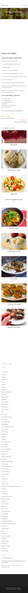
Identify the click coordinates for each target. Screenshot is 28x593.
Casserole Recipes (5, 402)
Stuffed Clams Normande (14, 304)
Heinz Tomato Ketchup (6, 449)
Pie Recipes (3, 488)
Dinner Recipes (7, 110)
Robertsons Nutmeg (5, 498)
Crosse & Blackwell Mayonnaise (7, 426)
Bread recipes (4, 394)
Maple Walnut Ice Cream (14, 170)
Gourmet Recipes (4, 444)
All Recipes (3, 387)
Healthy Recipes (4, 446)
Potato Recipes (4, 493)
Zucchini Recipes (4, 551)
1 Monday (3, 374)
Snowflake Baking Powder (6, 521)
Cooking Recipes (4, 424)
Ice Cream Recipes (5, 451)
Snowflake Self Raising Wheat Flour (8, 523)
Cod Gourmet (13, 279)
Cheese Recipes (4, 404)
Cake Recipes (4, 399)
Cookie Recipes (4, 419)
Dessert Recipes (4, 429)
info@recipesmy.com (8, 558)
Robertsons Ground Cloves (6, 496)
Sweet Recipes (4, 538)
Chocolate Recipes (5, 409)
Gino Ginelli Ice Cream (5, 441)
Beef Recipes (3, 389)
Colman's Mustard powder (6, 416)
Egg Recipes (3, 436)
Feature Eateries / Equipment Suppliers (14, 589)
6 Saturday (3, 384)
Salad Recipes (12, 110)
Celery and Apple (18, 15)
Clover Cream (4, 414)
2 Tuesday (3, 377)
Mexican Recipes (4, 469)
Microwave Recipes (5, 471)
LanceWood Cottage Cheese (7, 461)
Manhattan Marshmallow (6, 466)
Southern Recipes (4, 528)
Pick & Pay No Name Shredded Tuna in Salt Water (11, 486)
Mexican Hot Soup (14, 228)
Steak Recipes (4, 533)
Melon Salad (14, 194)
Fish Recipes (3, 439)
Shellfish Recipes (4, 516)
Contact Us (19, 587)
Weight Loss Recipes (5, 546)
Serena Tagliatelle (4, 513)
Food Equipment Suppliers (11, 587)
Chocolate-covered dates (14, 327)
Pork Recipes (4, 491)
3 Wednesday (4, 379)
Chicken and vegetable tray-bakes (14, 199)
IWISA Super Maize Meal (6, 456)
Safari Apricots (4, 501)
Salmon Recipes (4, 508)
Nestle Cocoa (4, 481)
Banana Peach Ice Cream (14, 251)
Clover (2, 411)
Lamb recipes (4, 459)
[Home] (6, 15)
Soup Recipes (4, 526)
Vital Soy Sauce (4, 543)
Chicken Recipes (4, 407)
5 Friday (3, 382)
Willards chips (4, 548)
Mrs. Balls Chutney (5, 474)
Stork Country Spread (5, 536)
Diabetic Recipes (4, 431)
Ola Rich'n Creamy (5, 484)
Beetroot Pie (14, 145)
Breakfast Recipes (4, 397)
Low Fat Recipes (4, 464)
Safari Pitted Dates (5, 503)
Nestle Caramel (4, 479)
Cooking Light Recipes (5, 421)
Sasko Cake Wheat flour (6, 511)
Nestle (2, 476)
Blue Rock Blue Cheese (5, 392)
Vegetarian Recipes (19, 110)
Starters (3, 531)
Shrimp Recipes (4, 518)
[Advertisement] (14, 37)
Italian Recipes (4, 454)
